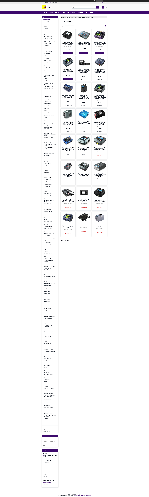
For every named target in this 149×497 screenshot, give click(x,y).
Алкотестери (46, 271)
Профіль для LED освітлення (49, 142)
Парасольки (46, 45)
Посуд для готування (48, 184)
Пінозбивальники (47, 320)
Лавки (45, 240)
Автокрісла (46, 361)
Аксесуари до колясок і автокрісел (48, 269)
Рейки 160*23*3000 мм (48, 38)
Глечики (45, 56)
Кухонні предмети (47, 179)
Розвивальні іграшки (48, 113)
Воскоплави (46, 81)
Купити (68, 79)
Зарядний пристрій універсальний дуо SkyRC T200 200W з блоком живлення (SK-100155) (83, 97)
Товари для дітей (47, 203)
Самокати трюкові (47, 379)
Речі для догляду (47, 336)
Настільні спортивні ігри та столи (49, 410)
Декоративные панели (48, 221)
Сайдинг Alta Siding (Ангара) (49, 41)
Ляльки (45, 117)
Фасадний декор (47, 139)
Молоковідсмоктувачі (48, 318)
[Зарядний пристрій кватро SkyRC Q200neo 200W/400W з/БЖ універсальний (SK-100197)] (99, 35)
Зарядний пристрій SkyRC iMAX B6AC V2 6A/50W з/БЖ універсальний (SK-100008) (84, 122)
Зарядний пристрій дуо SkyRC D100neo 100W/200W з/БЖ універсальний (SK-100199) (68, 226)
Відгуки (44, 429)
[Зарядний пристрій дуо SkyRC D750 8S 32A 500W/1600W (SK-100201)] (68, 62)
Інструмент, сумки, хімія (48, 88)
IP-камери (46, 263)
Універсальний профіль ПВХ (49, 238)
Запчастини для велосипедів (49, 391)
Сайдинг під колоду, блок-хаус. (49, 31)
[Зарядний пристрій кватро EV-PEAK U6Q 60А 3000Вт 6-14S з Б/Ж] (99, 217)
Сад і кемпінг (46, 23)
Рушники (45, 341)
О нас (91, 12)
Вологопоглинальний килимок (49, 151)
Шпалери (46, 28)
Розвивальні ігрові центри (49, 339)
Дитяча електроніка (47, 103)
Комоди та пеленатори (48, 306)
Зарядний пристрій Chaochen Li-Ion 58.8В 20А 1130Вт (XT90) (84, 225)
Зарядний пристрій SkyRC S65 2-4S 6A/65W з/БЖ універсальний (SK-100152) (100, 200)
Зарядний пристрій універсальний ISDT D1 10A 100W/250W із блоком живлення (68, 44)
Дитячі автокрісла (47, 281)
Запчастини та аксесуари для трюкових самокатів (49, 396)
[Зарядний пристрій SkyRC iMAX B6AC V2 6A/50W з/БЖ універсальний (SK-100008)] (83, 114)
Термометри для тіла (48, 353)
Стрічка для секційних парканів (48, 420)
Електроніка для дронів (48, 86)
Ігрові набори (46, 264)
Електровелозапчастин (48, 383)
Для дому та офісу (47, 60)
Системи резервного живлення (49, 217)
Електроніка (46, 188)
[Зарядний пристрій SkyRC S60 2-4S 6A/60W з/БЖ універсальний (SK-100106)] (99, 140)
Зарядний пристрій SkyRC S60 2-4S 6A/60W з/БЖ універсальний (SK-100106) (100, 148)
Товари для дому (47, 195)
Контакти (63, 12)
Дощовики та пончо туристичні (47, 246)
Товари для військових (48, 215)
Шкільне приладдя (47, 244)
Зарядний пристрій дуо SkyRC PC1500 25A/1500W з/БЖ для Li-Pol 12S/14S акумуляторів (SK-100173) (68, 123)
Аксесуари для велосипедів (49, 393)
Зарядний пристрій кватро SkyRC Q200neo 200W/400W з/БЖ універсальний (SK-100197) (100, 44)
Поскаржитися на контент (78, 495)
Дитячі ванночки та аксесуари (49, 283)
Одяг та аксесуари (47, 251)
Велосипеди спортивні (48, 36)
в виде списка (106, 26)
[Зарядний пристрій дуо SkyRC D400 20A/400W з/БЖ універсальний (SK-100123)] (83, 35)
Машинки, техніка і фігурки (49, 106)
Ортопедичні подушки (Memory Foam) (50, 145)
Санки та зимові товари (48, 374)
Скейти (45, 381)
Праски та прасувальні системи (48, 332)
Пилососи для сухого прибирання (48, 326)
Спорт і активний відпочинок (49, 115)
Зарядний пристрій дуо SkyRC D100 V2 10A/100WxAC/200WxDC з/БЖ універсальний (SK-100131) (100, 71)
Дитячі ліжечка (47, 291)
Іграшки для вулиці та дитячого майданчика (50, 249)
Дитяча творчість (47, 105)
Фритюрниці (46, 356)
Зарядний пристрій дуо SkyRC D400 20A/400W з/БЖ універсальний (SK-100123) (84, 43)
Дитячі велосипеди (47, 285)
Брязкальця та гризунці (48, 274)
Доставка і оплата (46, 431)
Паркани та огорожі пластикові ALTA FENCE (50, 416)
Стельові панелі (47, 161)
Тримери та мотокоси (48, 390)
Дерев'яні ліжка (47, 155)
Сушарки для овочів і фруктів (49, 351)
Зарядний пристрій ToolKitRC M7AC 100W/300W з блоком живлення (84, 200)
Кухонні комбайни (47, 308)
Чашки (45, 182)
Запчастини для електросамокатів (47, 399)
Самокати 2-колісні (47, 377)
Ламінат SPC (46, 418)
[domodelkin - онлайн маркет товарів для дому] (44, 9)
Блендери (46, 272)
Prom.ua (80, 494)
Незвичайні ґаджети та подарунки (48, 214)
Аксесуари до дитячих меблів (49, 266)
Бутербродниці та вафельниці (49, 276)
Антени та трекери (47, 53)
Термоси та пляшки (47, 177)
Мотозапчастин (47, 405)
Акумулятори (46, 21)
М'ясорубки (46, 310)
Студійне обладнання (48, 211)
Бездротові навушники (48, 137)
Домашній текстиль (47, 224)
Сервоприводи (47, 67)
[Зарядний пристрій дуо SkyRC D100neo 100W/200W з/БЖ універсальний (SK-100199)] (68, 217)
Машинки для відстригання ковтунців (49, 314)
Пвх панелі (46, 34)
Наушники (46, 55)
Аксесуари (46, 219)
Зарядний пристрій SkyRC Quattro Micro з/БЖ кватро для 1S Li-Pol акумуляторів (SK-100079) (68, 149)
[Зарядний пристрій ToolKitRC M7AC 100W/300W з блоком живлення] (83, 192)
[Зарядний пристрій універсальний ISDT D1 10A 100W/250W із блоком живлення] (68, 35)
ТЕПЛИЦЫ (46, 256)
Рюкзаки (45, 78)
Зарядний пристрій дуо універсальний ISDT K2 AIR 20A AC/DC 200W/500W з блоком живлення (84, 71)
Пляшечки (46, 328)
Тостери (45, 110)
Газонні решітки (47, 235)
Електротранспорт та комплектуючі (48, 128)
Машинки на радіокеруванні (49, 316)
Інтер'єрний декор (47, 131)
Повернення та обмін (83, 12)
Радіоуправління (47, 49)
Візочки (45, 363)
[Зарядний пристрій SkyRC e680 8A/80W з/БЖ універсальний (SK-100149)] (68, 88)
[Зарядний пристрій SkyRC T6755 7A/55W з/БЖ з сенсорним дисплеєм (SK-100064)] (83, 140)
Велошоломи (46, 278)
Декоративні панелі (47, 157)
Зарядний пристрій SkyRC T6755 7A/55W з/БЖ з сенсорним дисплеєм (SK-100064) (84, 149)
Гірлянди (46, 170)
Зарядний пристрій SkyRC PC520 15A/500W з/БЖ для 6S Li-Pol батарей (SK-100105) (68, 200)
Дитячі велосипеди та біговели (48, 402)
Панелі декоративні (47, 43)
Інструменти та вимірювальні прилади (49, 207)
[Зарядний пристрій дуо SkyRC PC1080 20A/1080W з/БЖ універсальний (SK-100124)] (99, 166)
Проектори (46, 334)
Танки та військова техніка (49, 99)
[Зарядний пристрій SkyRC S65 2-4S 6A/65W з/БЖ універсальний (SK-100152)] (99, 192)
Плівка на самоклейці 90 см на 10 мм (49, 84)
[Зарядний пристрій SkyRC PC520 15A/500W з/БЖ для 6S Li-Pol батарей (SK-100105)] (68, 192)
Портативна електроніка (48, 198)
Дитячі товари (46, 172)
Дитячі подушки (47, 293)
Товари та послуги (53, 12)
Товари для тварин (47, 193)
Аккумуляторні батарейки (49, 153)
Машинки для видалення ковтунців (48, 90)
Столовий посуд (47, 186)
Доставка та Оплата (71, 12)
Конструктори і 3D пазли (48, 112)
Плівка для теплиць (47, 258)
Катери (45, 98)
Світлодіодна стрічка (48, 343)
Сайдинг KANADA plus (48, 51)
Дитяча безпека (47, 299)
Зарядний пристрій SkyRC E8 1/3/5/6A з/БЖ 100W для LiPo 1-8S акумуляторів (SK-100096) (68, 175)
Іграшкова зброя (47, 108)
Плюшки (45, 323)
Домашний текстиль (48, 253)
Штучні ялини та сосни (48, 228)
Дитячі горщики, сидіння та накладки (49, 287)
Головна (45, 12)
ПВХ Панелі (46, 165)
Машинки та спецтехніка (48, 96)
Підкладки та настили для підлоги (49, 159)
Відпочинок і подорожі (48, 123)
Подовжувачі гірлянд (48, 65)
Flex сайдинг (46, 58)
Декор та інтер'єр (47, 175)
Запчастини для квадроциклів (49, 388)
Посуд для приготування (48, 360)
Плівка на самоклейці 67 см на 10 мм (49, 76)
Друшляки (46, 189)
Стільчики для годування (48, 349)
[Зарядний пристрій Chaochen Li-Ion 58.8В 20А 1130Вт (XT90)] (83, 217)
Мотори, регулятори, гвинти (49, 62)
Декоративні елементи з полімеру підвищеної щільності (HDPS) (50, 134)
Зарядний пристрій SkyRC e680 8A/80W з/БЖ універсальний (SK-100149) (68, 96)
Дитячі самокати (47, 295)
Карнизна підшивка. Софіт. (49, 233)
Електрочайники (47, 303)
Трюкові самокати (47, 403)
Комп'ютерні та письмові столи (48, 120)
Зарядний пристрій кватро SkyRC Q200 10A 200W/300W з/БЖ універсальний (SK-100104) (84, 175)
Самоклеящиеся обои (48, 226)
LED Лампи (46, 168)
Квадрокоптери (47, 92)
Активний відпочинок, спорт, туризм (49, 201)
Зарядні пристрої (74, 17)
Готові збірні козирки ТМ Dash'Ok (48, 148)
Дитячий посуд (47, 301)
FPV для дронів (47, 80)
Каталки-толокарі (47, 372)
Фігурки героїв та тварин (48, 413)
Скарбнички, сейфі (47, 411)
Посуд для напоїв (47, 181)
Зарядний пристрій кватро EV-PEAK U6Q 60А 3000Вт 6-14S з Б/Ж (100, 225)
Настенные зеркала (47, 242)
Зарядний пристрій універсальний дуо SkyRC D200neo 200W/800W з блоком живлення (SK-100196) (100, 97)
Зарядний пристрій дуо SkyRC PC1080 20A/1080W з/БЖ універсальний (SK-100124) (100, 175)
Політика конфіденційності (86, 495)
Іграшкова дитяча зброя (48, 407)
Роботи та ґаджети (47, 101)
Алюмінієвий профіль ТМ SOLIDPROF (48, 261)
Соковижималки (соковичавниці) (47, 347)
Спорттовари (46, 125)
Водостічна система (48, 231)
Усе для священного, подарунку (48, 48)
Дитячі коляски (47, 289)
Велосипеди (46, 24)
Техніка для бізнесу (47, 209)
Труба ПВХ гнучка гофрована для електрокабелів (49, 423)
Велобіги (45, 367)
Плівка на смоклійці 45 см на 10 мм (50, 70)
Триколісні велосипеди (48, 370)
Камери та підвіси (47, 73)
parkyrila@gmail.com (47, 482)
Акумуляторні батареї (48, 384)
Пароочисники (46, 321)
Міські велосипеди (47, 365)
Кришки (45, 191)
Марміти (45, 26)
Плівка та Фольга (47, 163)
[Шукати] (97, 7)
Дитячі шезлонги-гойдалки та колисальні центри (49, 297)
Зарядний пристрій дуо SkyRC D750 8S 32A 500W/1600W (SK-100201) (68, 70)
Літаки (45, 94)
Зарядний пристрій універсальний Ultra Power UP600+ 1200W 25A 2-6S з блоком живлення (99, 123)
